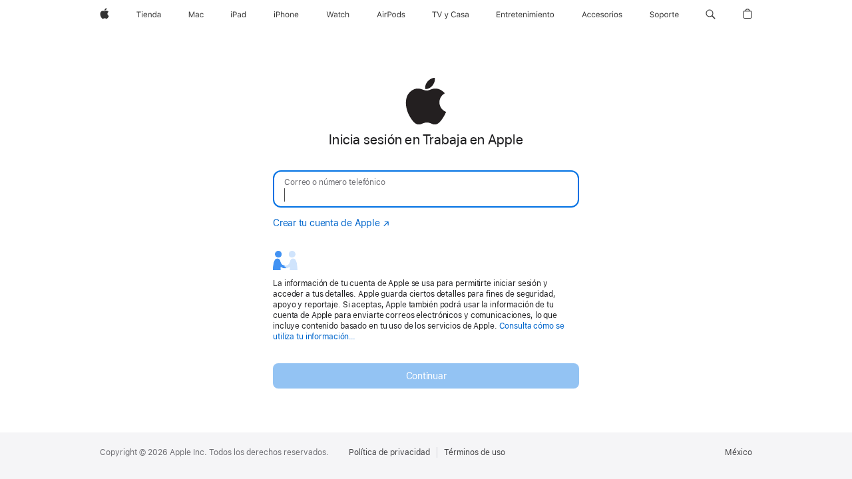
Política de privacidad (389, 452)
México (738, 452)
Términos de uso (474, 452)
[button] (710, 14)
